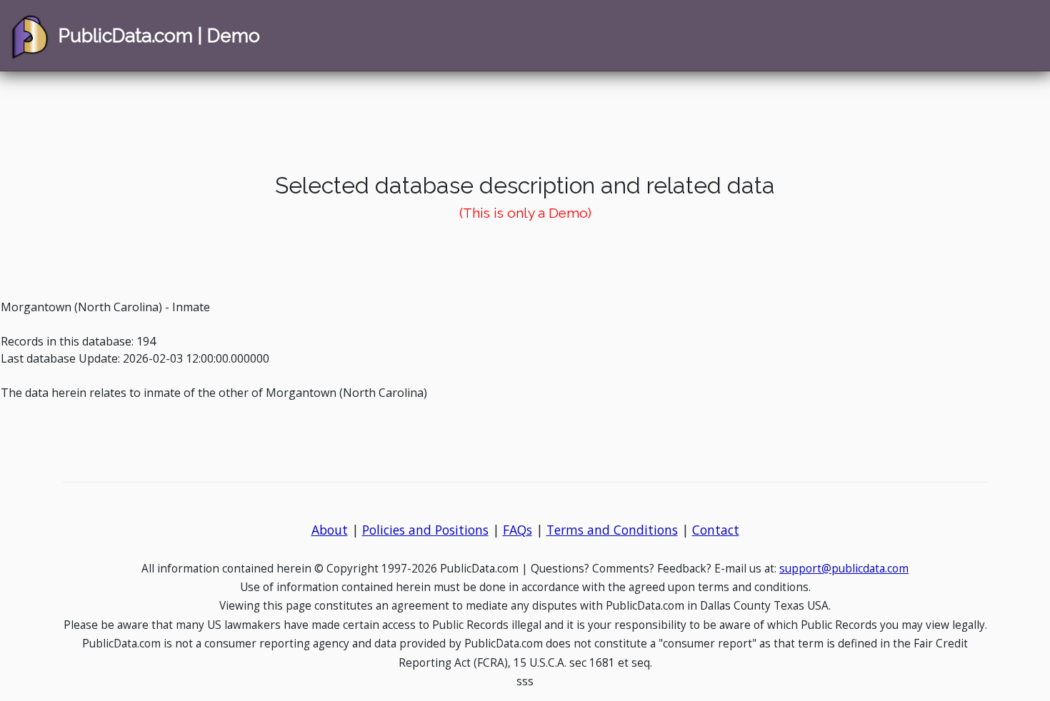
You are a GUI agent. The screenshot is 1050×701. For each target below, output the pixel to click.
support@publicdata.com (844, 568)
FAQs (517, 529)
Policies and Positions (425, 529)
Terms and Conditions (612, 529)
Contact (715, 529)
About (329, 529)
